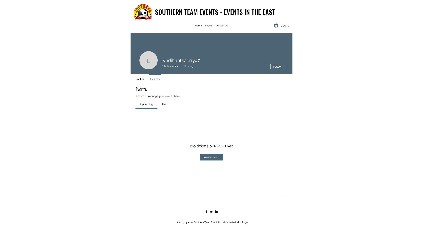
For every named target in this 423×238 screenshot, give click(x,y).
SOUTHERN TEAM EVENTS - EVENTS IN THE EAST (215, 12)
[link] (146, 104)
